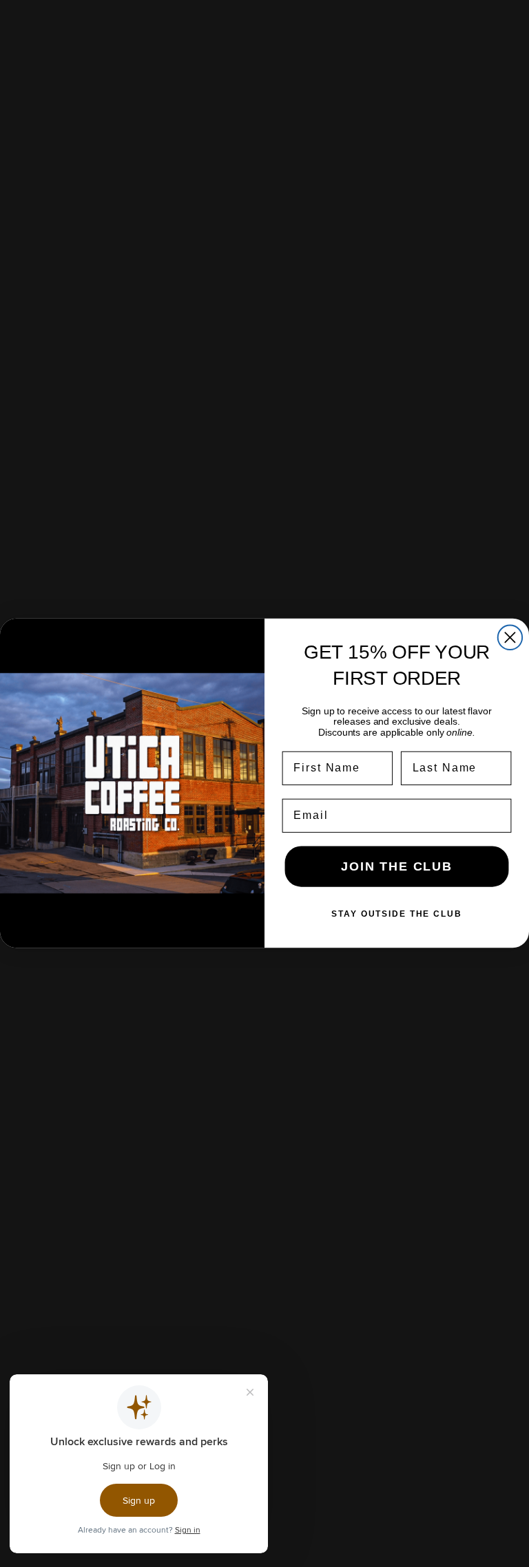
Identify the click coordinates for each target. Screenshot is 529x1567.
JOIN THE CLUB (396, 867)
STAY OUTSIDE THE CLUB (396, 914)
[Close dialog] (510, 638)
